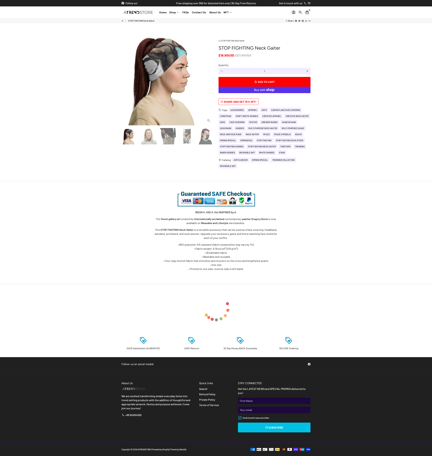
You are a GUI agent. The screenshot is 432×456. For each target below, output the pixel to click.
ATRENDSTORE (144, 449)
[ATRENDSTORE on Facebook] (123, 3)
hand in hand (289, 122)
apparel (252, 110)
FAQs (185, 12)
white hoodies (267, 152)
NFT (228, 12)
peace (266, 134)
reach (298, 134)
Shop (174, 12)
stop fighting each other (289, 140)
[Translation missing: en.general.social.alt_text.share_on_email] (309, 21)
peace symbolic (282, 134)
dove (222, 122)
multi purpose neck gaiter (262, 128)
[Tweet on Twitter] (299, 21)
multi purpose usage (293, 128)
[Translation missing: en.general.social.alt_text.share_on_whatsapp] (306, 21)
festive (253, 122)
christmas (225, 116)
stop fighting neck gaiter (262, 146)
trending (300, 146)
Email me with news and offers (256, 418)
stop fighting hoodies (232, 146)
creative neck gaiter (297, 116)
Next (209, 79)
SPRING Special (260, 160)
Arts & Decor (241, 160)
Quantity (223, 65)
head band (225, 128)
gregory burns (270, 122)
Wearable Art (228, 166)
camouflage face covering (285, 110)
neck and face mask (230, 134)
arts (264, 110)
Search (203, 388)
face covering (237, 122)
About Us (215, 12)
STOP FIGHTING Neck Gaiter (141, 21)
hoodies (240, 128)
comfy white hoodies (247, 116)
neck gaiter (252, 134)
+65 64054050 (132, 415)
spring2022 (246, 140)
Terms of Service (209, 405)
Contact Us (199, 12)
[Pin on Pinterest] (303, 21)
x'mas (282, 152)
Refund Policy (207, 394)
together (285, 146)
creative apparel (271, 116)
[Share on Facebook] (296, 21)
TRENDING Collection (283, 160)
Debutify (182, 449)
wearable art (247, 152)
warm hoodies (227, 152)
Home (163, 12)
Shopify (165, 449)
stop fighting (264, 140)
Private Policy (207, 399)
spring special (228, 140)
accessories (237, 110)
